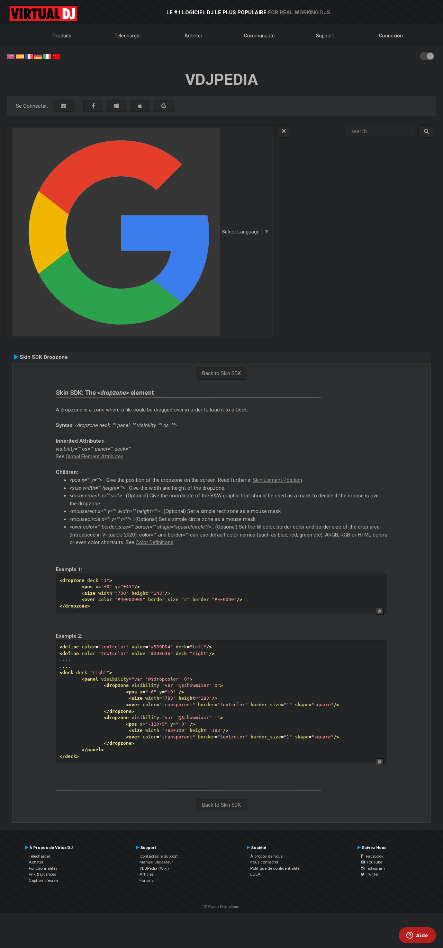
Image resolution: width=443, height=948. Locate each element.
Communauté (259, 35)
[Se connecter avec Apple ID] (140, 106)
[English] (11, 56)
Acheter (193, 35)
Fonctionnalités (43, 868)
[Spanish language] (20, 56)
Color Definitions (154, 542)
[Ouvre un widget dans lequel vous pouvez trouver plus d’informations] (417, 936)
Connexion (391, 35)
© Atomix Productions (221, 906)
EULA (255, 874)
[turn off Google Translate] (284, 131)
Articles (146, 874)
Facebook (373, 856)
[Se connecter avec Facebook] (93, 106)
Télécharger (128, 35)
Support (325, 35)
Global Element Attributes (95, 456)
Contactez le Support (158, 856)
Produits (62, 35)
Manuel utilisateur (156, 862)
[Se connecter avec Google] (163, 106)
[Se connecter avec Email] (63, 106)
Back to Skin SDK (221, 373)
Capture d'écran (43, 880)
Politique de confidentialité (274, 868)
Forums (146, 880)
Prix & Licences (42, 874)
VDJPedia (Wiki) (154, 868)
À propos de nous (266, 856)
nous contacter (264, 862)
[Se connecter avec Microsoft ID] (116, 106)
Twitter (372, 874)
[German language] (38, 56)
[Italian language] (47, 56)
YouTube (373, 862)
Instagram (374, 868)
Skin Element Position (277, 480)
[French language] (29, 56)
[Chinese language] (56, 56)
